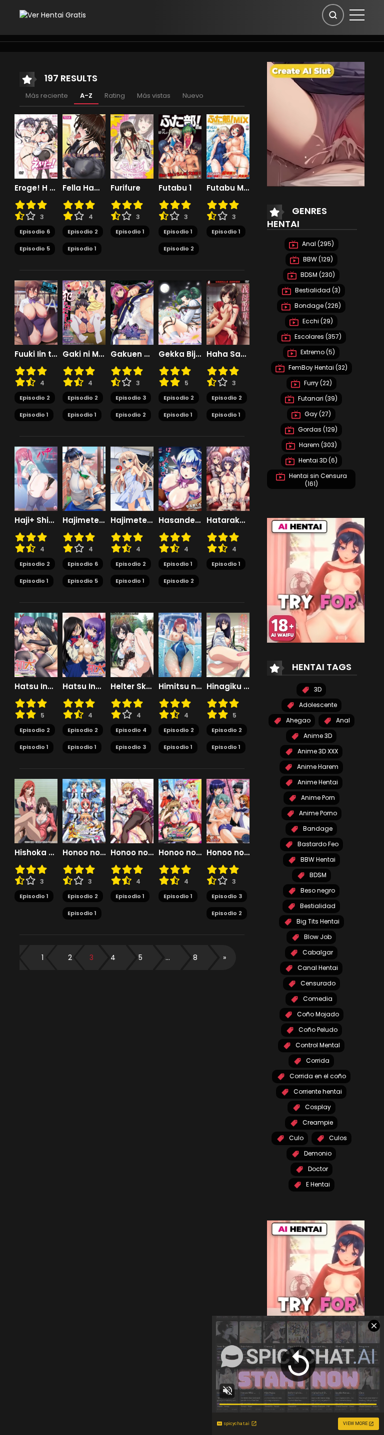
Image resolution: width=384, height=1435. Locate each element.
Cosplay (317, 1107)
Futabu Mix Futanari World (228, 188)
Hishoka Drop (36, 852)
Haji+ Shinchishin (36, 520)
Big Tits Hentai (317, 921)
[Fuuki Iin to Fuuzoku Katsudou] (36, 312)
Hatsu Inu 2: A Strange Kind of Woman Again (36, 686)
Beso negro (317, 890)
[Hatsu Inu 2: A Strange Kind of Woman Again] (36, 644)
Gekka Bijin (180, 354)
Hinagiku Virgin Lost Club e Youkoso (228, 686)
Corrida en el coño (317, 1076)
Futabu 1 (175, 188)
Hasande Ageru (180, 520)
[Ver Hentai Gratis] (53, 14)
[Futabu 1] (180, 146)
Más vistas (153, 95)
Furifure (125, 188)
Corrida (317, 1060)
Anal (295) (317, 243)
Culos (337, 1138)
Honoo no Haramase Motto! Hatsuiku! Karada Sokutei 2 (132, 852)
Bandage (317, 828)
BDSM (317, 875)
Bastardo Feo (317, 844)
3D (317, 689)
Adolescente (317, 705)
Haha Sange (228, 354)
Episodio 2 (83, 232)
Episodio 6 (35, 232)
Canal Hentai (317, 967)
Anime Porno (317, 813)
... (168, 957)
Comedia (317, 998)
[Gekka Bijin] (180, 312)
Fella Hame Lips (84, 188)
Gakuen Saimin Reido (132, 354)
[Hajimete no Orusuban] (132, 478)
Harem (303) (317, 445)
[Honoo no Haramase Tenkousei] (228, 810)
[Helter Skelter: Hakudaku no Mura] (132, 644)
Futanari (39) (317, 398)
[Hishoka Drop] (36, 810)
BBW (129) (317, 259)
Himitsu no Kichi (180, 686)
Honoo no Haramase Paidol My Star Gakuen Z (180, 852)
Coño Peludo (317, 1029)
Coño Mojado (317, 1014)
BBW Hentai (317, 859)
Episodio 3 (131, 398)
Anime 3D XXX (317, 751)
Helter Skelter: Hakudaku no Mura (132, 686)
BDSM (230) (317, 274)
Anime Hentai (317, 782)
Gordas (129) (317, 429)
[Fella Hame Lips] (84, 146)
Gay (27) (317, 414)
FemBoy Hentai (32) (317, 367)
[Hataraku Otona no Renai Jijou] (228, 478)
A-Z (86, 95)
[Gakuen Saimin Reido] (132, 312)
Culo (296, 1138)
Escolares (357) (317, 336)
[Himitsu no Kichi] (180, 644)
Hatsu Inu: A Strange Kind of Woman (84, 686)
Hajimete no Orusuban (132, 520)
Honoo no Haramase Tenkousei (228, 852)
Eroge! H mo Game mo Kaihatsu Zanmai (36, 188)
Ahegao (297, 720)
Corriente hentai (317, 1091)
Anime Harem (317, 766)
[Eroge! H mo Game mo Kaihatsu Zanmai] (36, 146)
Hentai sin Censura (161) (317, 480)
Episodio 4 (131, 730)
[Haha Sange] (228, 312)
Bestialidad (317, 906)
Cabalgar (317, 952)
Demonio (317, 1153)
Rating (114, 95)
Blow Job (317, 937)
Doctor (317, 1169)
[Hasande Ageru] (180, 478)
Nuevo (193, 95)
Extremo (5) (317, 352)
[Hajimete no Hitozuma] (84, 478)
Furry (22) (317, 383)
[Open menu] (357, 14)
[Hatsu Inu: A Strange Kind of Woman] (84, 644)
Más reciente (47, 95)
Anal (342, 720)
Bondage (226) (317, 305)
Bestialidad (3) (317, 290)
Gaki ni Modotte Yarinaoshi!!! (84, 354)
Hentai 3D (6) (317, 460)
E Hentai (317, 1184)
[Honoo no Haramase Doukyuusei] (84, 810)
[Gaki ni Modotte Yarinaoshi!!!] (84, 312)
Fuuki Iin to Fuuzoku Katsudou (36, 354)
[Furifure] (132, 146)
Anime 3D (317, 735)
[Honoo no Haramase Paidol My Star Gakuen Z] (180, 810)
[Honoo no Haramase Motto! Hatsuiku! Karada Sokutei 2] (132, 810)
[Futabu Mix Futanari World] (228, 146)
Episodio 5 (35, 248)
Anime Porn (317, 797)
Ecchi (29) (317, 321)
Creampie (317, 1122)
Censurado (317, 983)
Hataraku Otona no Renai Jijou (228, 520)
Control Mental (317, 1045)
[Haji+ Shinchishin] (36, 478)
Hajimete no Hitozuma (84, 520)
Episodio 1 (82, 248)
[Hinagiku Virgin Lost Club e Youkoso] (228, 644)
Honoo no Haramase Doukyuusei (84, 852)
